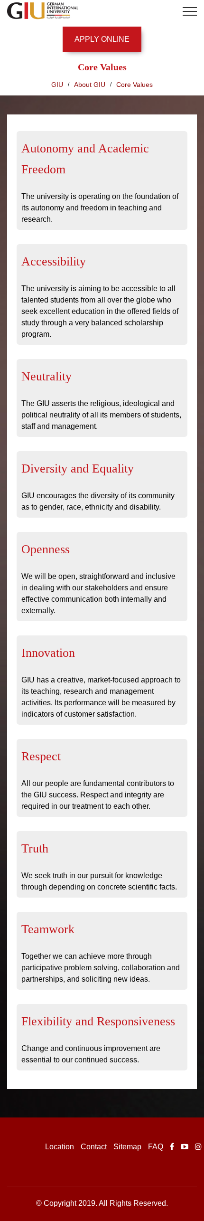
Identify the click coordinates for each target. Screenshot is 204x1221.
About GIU (89, 84)
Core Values (134, 84)
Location (59, 1147)
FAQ (155, 1147)
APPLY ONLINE (102, 39)
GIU (57, 84)
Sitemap (127, 1147)
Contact (94, 1147)
